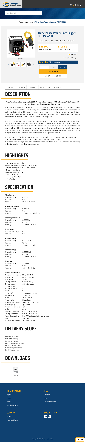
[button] (8, 64)
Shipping (47, 394)
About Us (10, 416)
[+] (65, 67)
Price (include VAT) (64, 49)
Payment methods (50, 401)
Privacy (9, 398)
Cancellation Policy (12, 405)
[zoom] (20, 58)
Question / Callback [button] (53, 76)
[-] (60, 67)
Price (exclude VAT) (45, 49)
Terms (9, 401)
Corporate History (12, 420)
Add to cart (52, 71)
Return (46, 398)
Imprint (9, 394)
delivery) (73, 58)
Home (31, 22)
